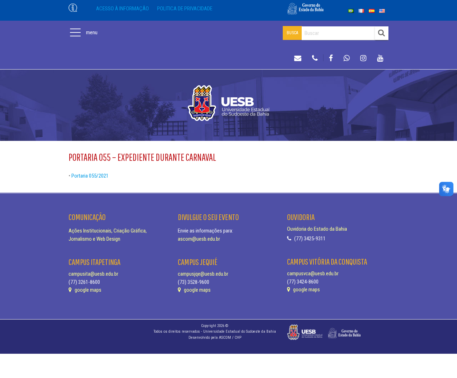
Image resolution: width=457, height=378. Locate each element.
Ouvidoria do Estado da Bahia (317, 229)
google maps (87, 290)
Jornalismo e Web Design (94, 239)
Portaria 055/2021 (90, 176)
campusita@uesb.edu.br (93, 274)
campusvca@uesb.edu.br (312, 273)
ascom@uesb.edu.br (199, 239)
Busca (292, 32)
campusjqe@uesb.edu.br (203, 274)
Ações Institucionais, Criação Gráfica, (108, 231)
